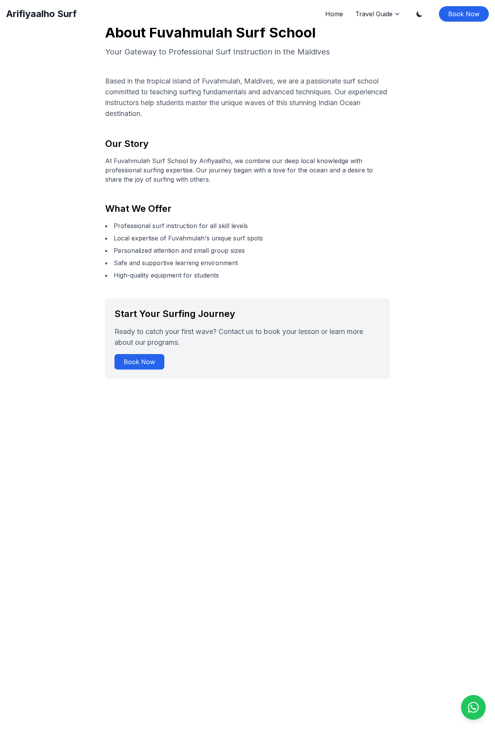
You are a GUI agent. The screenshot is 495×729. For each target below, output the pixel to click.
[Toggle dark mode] (420, 14)
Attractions (375, 99)
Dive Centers (378, 71)
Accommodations (383, 58)
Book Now (464, 14)
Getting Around (381, 44)
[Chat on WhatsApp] (473, 707)
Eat (365, 85)
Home (334, 14)
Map (367, 113)
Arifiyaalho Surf (41, 13)
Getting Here (378, 30)
